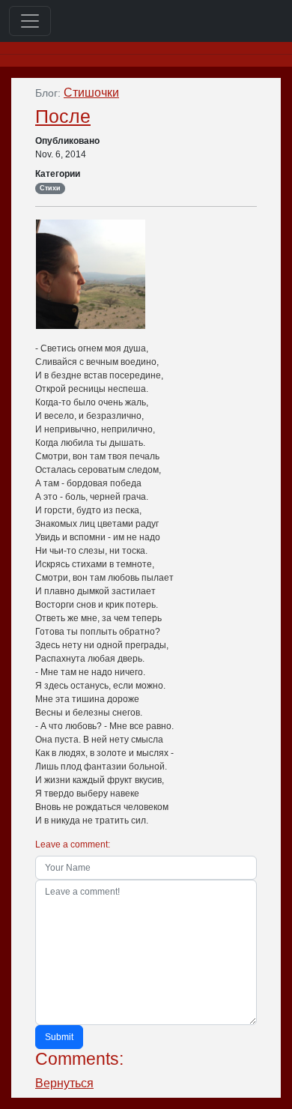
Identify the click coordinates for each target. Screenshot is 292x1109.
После (63, 116)
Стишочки (91, 92)
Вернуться (64, 1083)
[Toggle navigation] (30, 21)
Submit (59, 1037)
